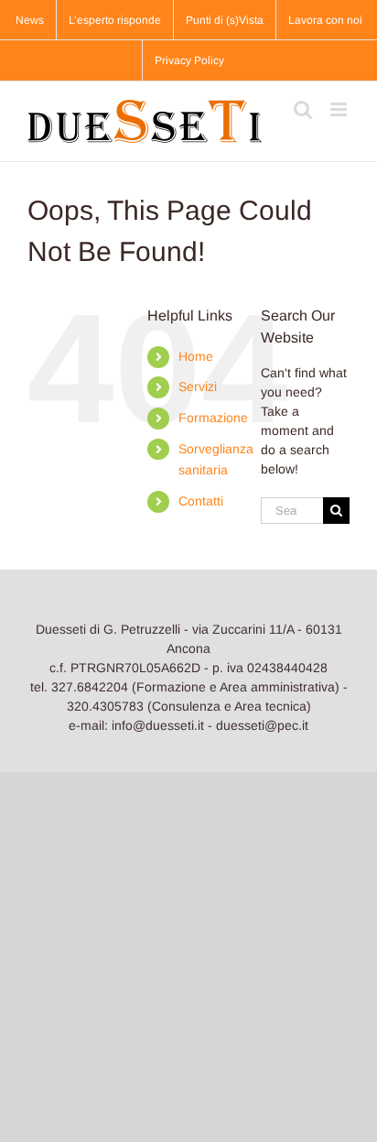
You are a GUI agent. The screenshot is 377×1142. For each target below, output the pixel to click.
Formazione (213, 417)
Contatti (200, 501)
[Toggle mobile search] (303, 109)
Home (195, 356)
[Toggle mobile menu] (340, 109)
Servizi (197, 386)
